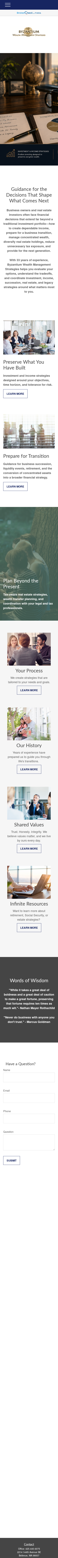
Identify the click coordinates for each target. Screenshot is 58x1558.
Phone (7, 1111)
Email (6, 1090)
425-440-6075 (32, 1548)
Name (6, 1070)
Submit (12, 1160)
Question (8, 1132)
